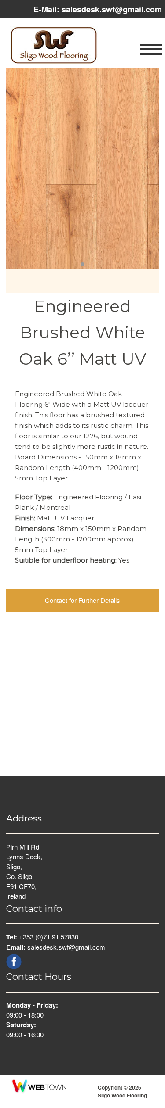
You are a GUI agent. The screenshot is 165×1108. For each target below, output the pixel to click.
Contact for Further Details (82, 600)
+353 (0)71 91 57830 (48, 936)
